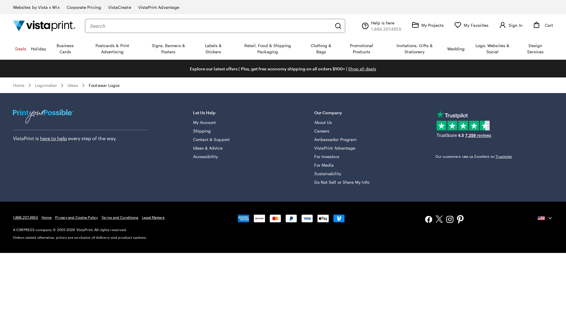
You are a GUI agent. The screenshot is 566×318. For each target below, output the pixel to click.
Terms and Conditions (119, 217)
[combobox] (211, 25)
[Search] (338, 26)
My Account (204, 122)
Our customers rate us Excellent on (473, 156)
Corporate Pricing (84, 7)
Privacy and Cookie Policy (76, 217)
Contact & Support (211, 139)
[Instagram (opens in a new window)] (449, 220)
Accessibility (205, 156)
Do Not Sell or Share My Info (341, 182)
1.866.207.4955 (25, 217)
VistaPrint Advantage (158, 7)
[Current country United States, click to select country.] (545, 218)
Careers (322, 130)
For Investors (326, 156)
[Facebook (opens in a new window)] (428, 220)
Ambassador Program (335, 139)
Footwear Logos (104, 85)
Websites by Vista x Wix (36, 7)
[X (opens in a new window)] (439, 220)
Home (18, 85)
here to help (53, 138)
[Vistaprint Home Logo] (44, 26)
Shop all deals (362, 68)
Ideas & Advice (208, 147)
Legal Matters (153, 217)
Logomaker (46, 85)
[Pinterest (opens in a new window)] (460, 220)
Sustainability (327, 173)
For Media (324, 165)
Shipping (202, 130)
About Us (323, 122)
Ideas (73, 85)
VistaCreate (119, 7)
